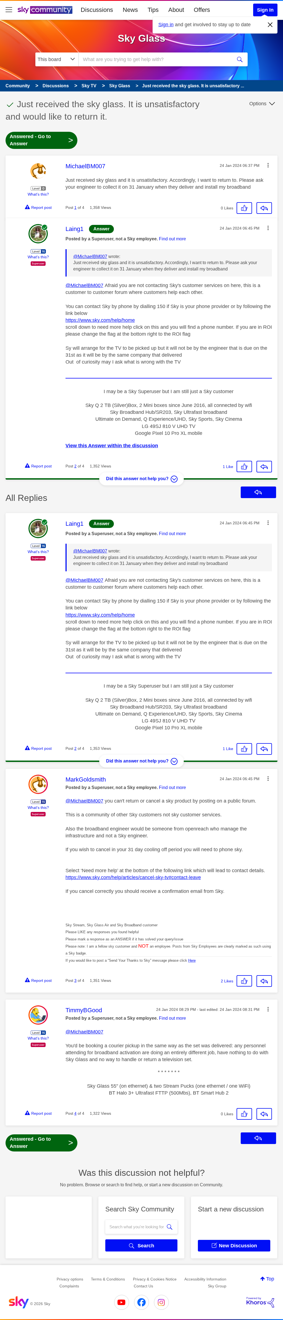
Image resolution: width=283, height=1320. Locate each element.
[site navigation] (9, 9)
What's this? (38, 194)
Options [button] (257, 103)
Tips (153, 9)
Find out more (172, 238)
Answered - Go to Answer (41, 140)
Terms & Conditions (108, 1279)
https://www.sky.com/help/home (100, 320)
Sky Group (217, 1286)
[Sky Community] (45, 10)
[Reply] (264, 208)
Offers (202, 9)
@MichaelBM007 (90, 256)
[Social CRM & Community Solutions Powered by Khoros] (260, 1302)
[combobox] (155, 59)
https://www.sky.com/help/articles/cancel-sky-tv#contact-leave (133, 877)
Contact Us (143, 1286)
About (176, 9)
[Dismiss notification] (270, 24)
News (130, 9)
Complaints (69, 1286)
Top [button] (270, 1279)
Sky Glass (141, 38)
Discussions (97, 9)
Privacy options (70, 1279)
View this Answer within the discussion (111, 445)
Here (192, 960)
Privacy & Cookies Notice (155, 1279)
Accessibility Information (205, 1279)
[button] (268, 165)
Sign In (265, 10)
